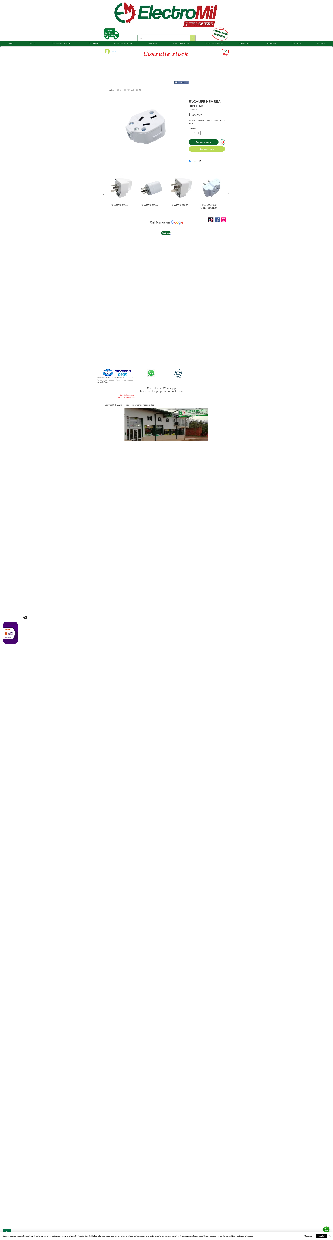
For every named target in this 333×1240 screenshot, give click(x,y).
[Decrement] (190, 133)
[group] (166, 194)
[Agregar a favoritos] (222, 142)
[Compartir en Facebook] (190, 160)
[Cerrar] (329, 1236)
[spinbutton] (194, 133)
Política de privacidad (244, 1236)
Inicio (110, 90)
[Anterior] (103, 194)
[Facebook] (217, 219)
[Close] (25, 617)
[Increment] (198, 133)
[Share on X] (200, 160)
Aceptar (321, 1236)
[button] (225, 52)
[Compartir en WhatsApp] (195, 160)
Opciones (308, 1236)
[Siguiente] (228, 194)
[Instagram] (223, 219)
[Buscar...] (192, 38)
